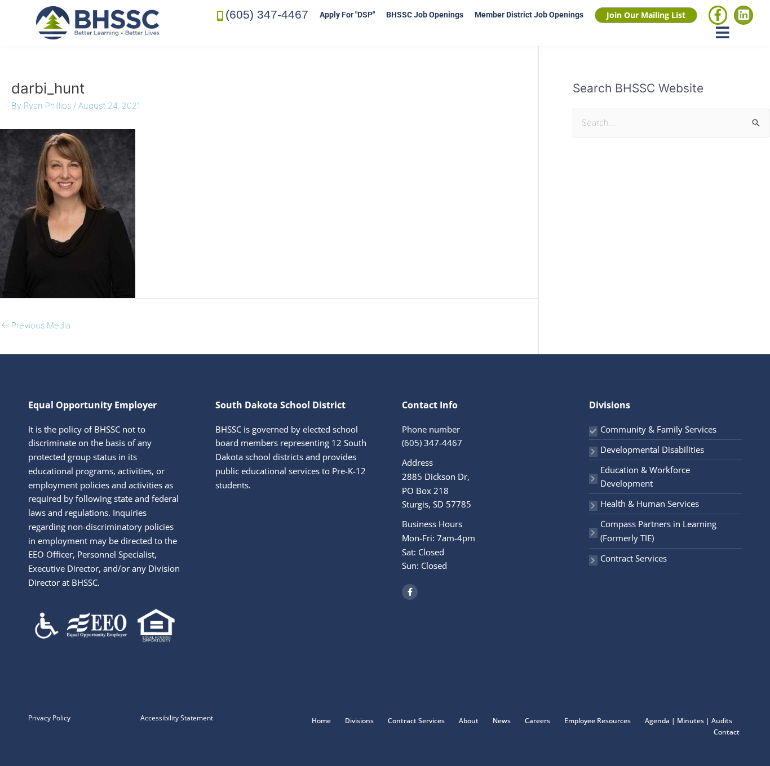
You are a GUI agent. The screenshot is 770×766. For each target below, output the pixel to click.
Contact (727, 732)
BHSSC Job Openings (424, 14)
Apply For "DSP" (347, 14)
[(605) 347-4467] (220, 15)
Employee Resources (597, 720)
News (502, 720)
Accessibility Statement (176, 718)
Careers (537, 720)
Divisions (359, 720)
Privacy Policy (49, 718)
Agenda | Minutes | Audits (688, 720)
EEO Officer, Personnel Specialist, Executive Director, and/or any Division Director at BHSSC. (104, 568)
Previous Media (35, 325)
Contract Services (633, 558)
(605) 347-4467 (266, 14)
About (469, 720)
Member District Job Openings (529, 14)
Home (321, 720)
